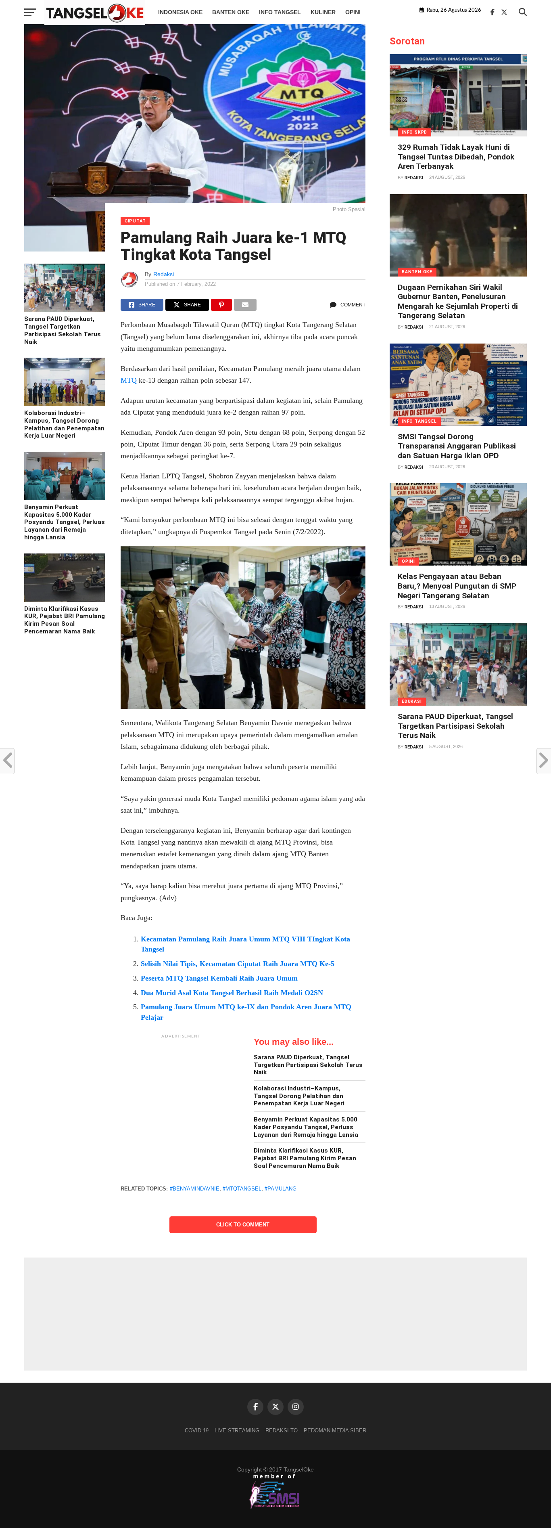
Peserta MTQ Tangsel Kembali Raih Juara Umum (219, 978)
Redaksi (163, 274)
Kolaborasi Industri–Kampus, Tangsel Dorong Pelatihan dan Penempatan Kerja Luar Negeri (64, 424)
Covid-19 (197, 1430)
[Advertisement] (181, 1093)
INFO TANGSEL (280, 12)
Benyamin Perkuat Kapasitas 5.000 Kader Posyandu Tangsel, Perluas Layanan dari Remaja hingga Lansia (64, 522)
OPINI (353, 12)
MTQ (129, 380)
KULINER (323, 12)
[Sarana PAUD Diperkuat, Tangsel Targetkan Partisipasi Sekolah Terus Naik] (64, 310)
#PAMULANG (280, 1189)
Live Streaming (237, 1430)
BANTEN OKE (230, 12)
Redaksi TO (281, 1430)
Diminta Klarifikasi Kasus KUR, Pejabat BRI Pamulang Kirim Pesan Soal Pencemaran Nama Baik (64, 620)
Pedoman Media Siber (335, 1430)
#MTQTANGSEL (242, 1189)
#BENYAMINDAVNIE (194, 1189)
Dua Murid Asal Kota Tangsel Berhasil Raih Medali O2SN (232, 993)
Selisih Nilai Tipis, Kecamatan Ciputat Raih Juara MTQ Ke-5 (237, 964)
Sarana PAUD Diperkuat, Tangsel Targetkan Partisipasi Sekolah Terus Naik (62, 330)
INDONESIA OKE (180, 12)
